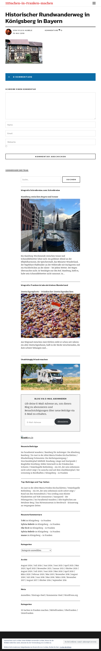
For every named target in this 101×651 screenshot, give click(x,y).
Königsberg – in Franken (57, 472)
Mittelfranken (56, 610)
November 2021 (44, 568)
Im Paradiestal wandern (32, 452)
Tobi (23, 520)
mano (24, 535)
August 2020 (26, 571)
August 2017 (32, 580)
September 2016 (60, 580)
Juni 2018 (40, 577)
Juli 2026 (38, 565)
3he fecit (25, 527)
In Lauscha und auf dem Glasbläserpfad (57, 470)
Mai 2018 (50, 577)
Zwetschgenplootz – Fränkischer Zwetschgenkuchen (47, 291)
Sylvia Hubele (28, 524)
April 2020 (69, 571)
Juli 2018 (30, 577)
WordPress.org (71, 595)
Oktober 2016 (45, 580)
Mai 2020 (58, 571)
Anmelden (25, 595)
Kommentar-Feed (54, 595)
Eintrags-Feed (38, 595)
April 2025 (69, 565)
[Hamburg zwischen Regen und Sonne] (50, 253)
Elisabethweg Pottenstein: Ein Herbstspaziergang (43, 458)
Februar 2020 (38, 574)
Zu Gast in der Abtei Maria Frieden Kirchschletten (53, 455)
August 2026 (26, 565)
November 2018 (62, 574)
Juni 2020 (48, 571)
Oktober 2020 (71, 568)
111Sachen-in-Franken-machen (29, 3)
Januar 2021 (58, 568)
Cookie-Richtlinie (65, 647)
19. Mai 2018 (18, 33)
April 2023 (31, 568)
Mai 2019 (50, 574)
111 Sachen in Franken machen (34, 610)
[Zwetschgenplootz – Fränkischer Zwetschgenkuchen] (50, 339)
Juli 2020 (38, 571)
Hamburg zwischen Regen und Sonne (39, 196)
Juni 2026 (48, 565)
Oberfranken (70, 610)
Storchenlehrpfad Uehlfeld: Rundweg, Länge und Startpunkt (48, 461)
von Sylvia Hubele (22, 30)
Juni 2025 (58, 565)
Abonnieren (63, 421)
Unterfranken (27, 613)
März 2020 (25, 574)
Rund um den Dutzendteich (33, 493)
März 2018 (60, 577)
